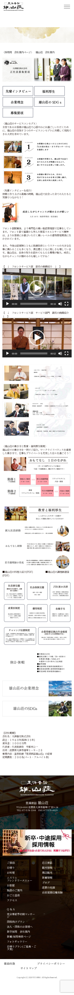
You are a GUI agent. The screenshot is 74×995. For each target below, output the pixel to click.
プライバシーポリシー (51, 963)
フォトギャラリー (17, 941)
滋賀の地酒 (48, 887)
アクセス (12, 900)
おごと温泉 (13, 895)
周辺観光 (47, 872)
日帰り (11, 867)
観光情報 (47, 867)
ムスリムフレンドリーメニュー (19, 879)
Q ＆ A (11, 909)
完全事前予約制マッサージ (21, 915)
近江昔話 (47, 862)
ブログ (46, 882)
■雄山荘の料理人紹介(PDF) (17, 572)
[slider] (34, 304)
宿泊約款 (9, 963)
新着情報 (47, 877)
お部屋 (11, 885)
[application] (37, 288)
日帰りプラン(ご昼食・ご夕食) (21, 948)
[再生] (7, 304)
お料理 (11, 872)
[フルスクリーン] (66, 304)
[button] (37, 288)
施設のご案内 (14, 890)
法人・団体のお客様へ (20, 926)
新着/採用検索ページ (19, 936)
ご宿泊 (11, 862)
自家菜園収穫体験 (52, 892)
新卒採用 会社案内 (18, 931)
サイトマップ (29, 968)
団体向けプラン (16, 921)
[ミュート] (60, 304)
